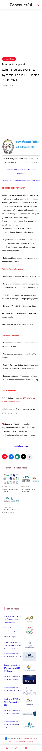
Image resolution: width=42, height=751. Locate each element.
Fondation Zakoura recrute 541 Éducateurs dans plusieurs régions (12, 619)
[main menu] (3, 4)
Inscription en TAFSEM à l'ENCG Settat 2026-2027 (12, 678)
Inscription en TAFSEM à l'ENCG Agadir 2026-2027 (12, 712)
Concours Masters (9, 59)
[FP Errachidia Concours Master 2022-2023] (31, 479)
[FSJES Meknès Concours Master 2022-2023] (11, 500)
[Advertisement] (21, 35)
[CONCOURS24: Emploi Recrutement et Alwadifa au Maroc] (21, 4)
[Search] (16, 748)
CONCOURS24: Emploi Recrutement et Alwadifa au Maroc (23, 740)
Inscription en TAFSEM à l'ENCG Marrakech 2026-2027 (12, 702)
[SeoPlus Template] (6, 738)
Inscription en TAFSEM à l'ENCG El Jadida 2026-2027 (13, 655)
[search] (38, 4)
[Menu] (25, 748)
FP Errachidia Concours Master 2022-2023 (29, 490)
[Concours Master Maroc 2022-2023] (11, 479)
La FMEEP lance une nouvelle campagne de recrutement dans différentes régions (11, 632)
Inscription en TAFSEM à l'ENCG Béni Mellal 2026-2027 (12, 724)
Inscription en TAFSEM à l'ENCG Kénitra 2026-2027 (12, 689)
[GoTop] (35, 748)
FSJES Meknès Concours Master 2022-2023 (10, 511)
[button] (11, 456)
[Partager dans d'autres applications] (29, 456)
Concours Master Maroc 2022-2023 (10, 490)
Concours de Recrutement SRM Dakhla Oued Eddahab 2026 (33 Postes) (13, 645)
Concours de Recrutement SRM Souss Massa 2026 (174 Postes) (12, 668)
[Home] (7, 748)
